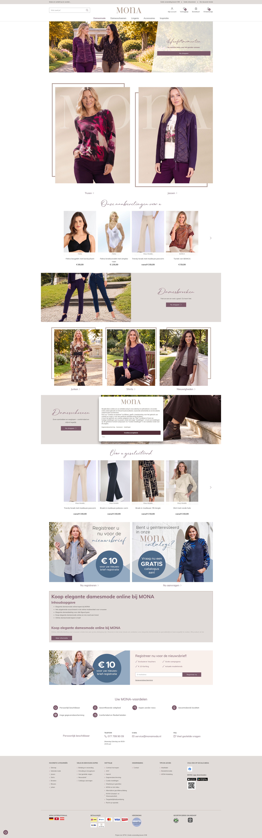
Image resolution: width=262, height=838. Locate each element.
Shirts (53, 777)
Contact (136, 768)
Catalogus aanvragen (85, 781)
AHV (107, 771)
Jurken (53, 787)
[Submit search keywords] (87, 10)
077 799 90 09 (116, 736)
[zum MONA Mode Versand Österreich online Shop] (62, 819)
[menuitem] (99, 18)
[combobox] (69, 10)
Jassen (53, 774)
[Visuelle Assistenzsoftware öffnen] (189, 820)
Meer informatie (62, 638)
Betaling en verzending (85, 768)
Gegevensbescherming (144, 680)
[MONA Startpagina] (129, 10)
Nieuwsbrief (82, 777)
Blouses (53, 784)
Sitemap (53, 768)
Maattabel (164, 768)
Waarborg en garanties (113, 784)
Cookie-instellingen (112, 781)
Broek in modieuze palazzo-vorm (114, 508)
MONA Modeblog (167, 774)
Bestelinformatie (166, 771)
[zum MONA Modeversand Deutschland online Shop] (51, 819)
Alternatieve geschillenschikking (116, 790)
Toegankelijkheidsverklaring (115, 799)
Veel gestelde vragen (188, 736)
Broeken (53, 781)
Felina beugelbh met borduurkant (80, 259)
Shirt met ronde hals (182, 508)
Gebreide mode (56, 771)
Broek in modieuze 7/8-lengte (148, 508)
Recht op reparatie (112, 803)
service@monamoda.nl (148, 736)
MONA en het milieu (112, 787)
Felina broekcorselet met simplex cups (114, 260)
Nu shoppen (183, 53)
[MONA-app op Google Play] (202, 779)
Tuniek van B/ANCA (182, 259)
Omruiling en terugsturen (86, 771)
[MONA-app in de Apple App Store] (191, 779)
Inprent (108, 774)
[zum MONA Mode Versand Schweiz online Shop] (57, 819)
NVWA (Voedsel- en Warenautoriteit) (112, 795)
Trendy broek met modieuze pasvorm (148, 259)
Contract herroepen (112, 768)
